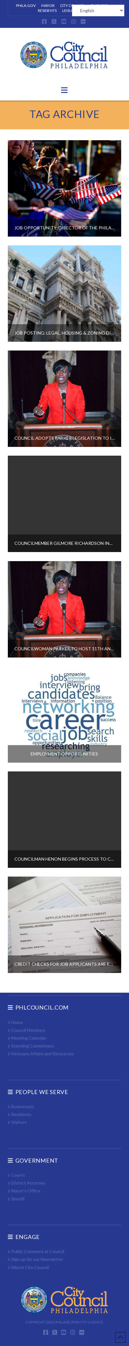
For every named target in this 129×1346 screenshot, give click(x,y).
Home (17, 1022)
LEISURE (69, 10)
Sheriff (17, 1198)
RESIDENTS (47, 10)
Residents (21, 1114)
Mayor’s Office (25, 1190)
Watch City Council (30, 1267)
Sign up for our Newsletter (37, 1259)
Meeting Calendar (28, 1038)
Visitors (19, 1122)
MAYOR (47, 5)
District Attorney (28, 1182)
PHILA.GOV (26, 5)
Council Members (28, 1030)
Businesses (22, 1106)
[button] (64, 90)
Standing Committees (32, 1045)
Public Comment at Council (37, 1251)
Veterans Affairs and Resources (42, 1053)
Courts (18, 1175)
